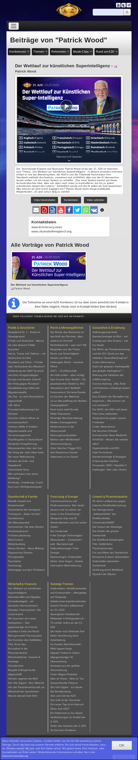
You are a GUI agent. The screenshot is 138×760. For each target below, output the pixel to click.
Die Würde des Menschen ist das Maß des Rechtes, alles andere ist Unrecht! (67, 336)
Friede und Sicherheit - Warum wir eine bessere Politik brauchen (26, 345)
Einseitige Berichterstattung (66, 418)
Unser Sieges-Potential (63, 674)
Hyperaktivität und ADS (105, 448)
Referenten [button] (59, 51)
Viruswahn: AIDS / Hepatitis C (109, 465)
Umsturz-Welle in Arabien (23, 426)
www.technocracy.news (46, 227)
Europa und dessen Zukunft (24, 379)
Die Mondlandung (60, 691)
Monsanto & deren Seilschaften (110, 556)
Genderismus (16, 518)
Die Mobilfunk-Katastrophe (107, 539)
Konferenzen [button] (18, 51)
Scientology (15, 565)
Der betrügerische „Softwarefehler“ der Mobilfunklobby (104, 514)
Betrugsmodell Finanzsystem (25, 635)
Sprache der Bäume (104, 574)
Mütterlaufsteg (16, 544)
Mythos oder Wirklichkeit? (65, 439)
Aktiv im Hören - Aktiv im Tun (67, 678)
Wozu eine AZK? (60, 708)
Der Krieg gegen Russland (23, 383)
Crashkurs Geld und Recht (23, 631)
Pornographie (16, 556)
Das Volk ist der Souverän (65, 700)
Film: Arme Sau (17, 644)
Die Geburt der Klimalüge (107, 526)
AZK (73, 695)
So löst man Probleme (63, 730)
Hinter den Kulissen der (64, 725)
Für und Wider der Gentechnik (110, 552)
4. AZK (82, 725)
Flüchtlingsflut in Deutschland (25, 439)
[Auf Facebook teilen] (69, 210)
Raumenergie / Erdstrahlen (66, 556)
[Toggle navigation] (14, 26)
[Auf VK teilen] (94, 210)
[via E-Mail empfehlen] (36, 210)
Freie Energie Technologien (66, 535)
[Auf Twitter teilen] (77, 210)
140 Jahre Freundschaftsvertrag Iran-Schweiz (24, 409)
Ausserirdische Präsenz (64, 682)
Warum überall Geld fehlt (22, 695)
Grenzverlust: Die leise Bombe (68, 392)
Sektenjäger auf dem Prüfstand (26, 569)
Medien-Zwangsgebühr (63, 422)
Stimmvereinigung (60, 443)
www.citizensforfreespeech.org (51, 231)
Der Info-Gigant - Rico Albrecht (26, 682)
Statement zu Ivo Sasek (64, 456)
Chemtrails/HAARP (103, 522)
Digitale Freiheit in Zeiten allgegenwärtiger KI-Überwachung (65, 657)
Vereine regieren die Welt (23, 678)
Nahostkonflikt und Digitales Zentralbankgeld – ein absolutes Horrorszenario (24, 601)
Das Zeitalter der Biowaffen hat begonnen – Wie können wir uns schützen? (110, 401)
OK (121, 745)
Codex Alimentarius (103, 362)
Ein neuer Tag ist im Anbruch (67, 704)
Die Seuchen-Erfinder (105, 430)
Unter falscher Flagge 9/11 (65, 448)
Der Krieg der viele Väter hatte (26, 452)
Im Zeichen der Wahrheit (64, 396)
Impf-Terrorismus (102, 452)
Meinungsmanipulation (63, 435)
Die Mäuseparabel (18, 522)
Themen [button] (39, 51)
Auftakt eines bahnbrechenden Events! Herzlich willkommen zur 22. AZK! (68, 605)
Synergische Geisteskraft (65, 614)
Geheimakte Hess (18, 469)
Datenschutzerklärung (15, 755)
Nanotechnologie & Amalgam (109, 456)
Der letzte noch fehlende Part (67, 631)
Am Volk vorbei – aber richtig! (67, 375)
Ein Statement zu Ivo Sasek (66, 713)
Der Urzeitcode (59, 531)
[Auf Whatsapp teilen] (85, 210)
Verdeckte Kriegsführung (22, 443)
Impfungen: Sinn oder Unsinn (109, 469)
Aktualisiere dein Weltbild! (65, 388)
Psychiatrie (14, 561)
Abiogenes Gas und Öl (63, 518)
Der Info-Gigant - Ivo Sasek (66, 687)
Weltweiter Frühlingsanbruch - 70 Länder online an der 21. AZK (68, 622)
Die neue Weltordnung (21, 456)
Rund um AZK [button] (105, 51)
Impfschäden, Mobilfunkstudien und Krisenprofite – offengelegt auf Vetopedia (68, 592)
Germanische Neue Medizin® (109, 435)
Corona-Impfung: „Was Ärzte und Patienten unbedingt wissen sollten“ (111, 388)
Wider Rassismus (60, 413)
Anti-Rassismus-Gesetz (64, 452)
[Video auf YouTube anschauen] (61, 210)
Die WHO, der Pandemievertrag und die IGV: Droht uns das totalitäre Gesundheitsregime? (111, 353)
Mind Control (15, 539)
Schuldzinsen (16, 665)
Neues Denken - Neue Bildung (25, 548)
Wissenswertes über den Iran (25, 448)
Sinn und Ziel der (60, 695)
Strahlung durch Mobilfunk (107, 569)
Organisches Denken (20, 552)
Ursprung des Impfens (105, 461)
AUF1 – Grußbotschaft (63, 370)
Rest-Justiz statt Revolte (64, 409)
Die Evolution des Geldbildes (25, 639)
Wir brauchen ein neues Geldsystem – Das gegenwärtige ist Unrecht (22, 622)
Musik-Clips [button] (81, 51)
